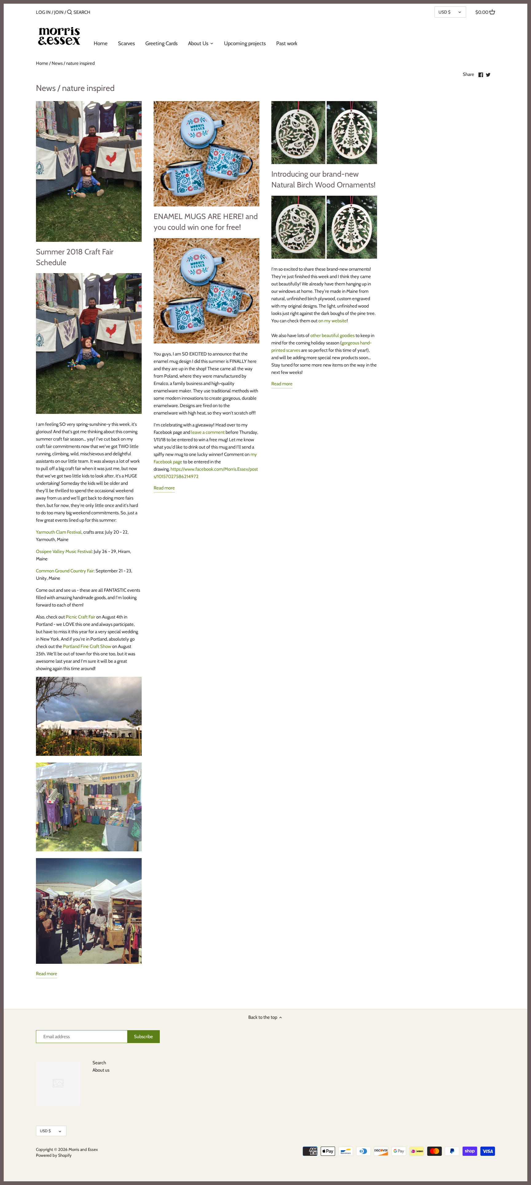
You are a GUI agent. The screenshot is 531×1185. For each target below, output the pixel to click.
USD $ (444, 12)
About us (100, 1070)
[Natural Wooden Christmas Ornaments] (324, 257)
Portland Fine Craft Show (87, 646)
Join (59, 12)
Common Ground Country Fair (65, 571)
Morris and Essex (83, 1149)
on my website (332, 321)
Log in (43, 12)
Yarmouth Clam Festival (58, 532)
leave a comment (208, 432)
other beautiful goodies (332, 335)
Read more (46, 973)
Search (99, 1062)
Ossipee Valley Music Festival (64, 551)
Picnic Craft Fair (80, 617)
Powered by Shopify (54, 1155)
